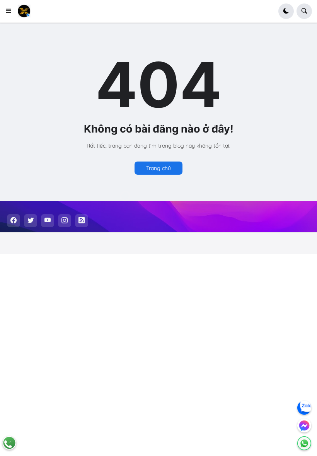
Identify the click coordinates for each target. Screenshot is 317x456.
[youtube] (47, 220)
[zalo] (304, 408)
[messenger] (304, 425)
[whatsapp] (304, 443)
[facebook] (13, 220)
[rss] (81, 220)
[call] (9, 443)
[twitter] (30, 220)
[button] (11, 11)
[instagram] (64, 220)
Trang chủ (158, 168)
